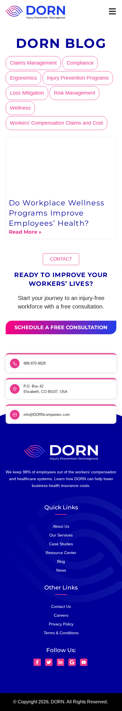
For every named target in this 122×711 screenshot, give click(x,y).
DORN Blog (61, 43)
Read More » (25, 232)
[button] (61, 259)
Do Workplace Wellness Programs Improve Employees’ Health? (56, 213)
